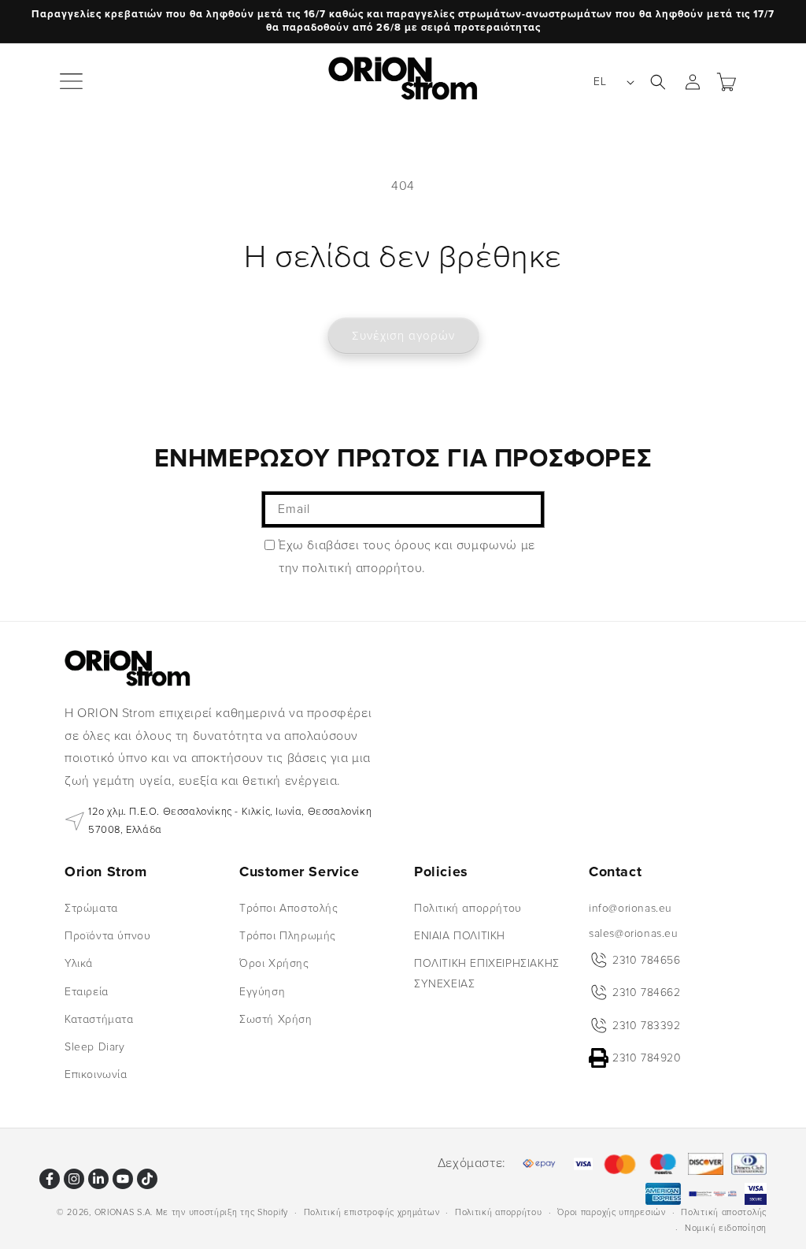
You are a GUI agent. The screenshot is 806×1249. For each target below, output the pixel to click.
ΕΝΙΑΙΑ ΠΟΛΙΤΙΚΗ (459, 935)
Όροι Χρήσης (274, 963)
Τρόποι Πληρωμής (287, 935)
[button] (72, 82)
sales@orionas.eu (633, 933)
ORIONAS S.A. (123, 1212)
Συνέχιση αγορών (403, 336)
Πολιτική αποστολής (724, 1212)
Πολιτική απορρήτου (468, 908)
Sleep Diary (95, 1047)
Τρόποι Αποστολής (288, 908)
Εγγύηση (262, 991)
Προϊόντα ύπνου (107, 935)
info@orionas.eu (630, 908)
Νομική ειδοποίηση (726, 1228)
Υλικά (79, 963)
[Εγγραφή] (526, 509)
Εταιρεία (87, 991)
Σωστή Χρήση (275, 1019)
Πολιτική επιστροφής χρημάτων (372, 1212)
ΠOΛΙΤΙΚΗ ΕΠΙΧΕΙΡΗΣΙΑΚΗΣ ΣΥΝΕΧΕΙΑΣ (487, 973)
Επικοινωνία (96, 1074)
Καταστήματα (99, 1019)
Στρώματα (91, 908)
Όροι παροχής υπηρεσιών (611, 1212)
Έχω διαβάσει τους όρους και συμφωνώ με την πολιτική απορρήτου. (407, 556)
